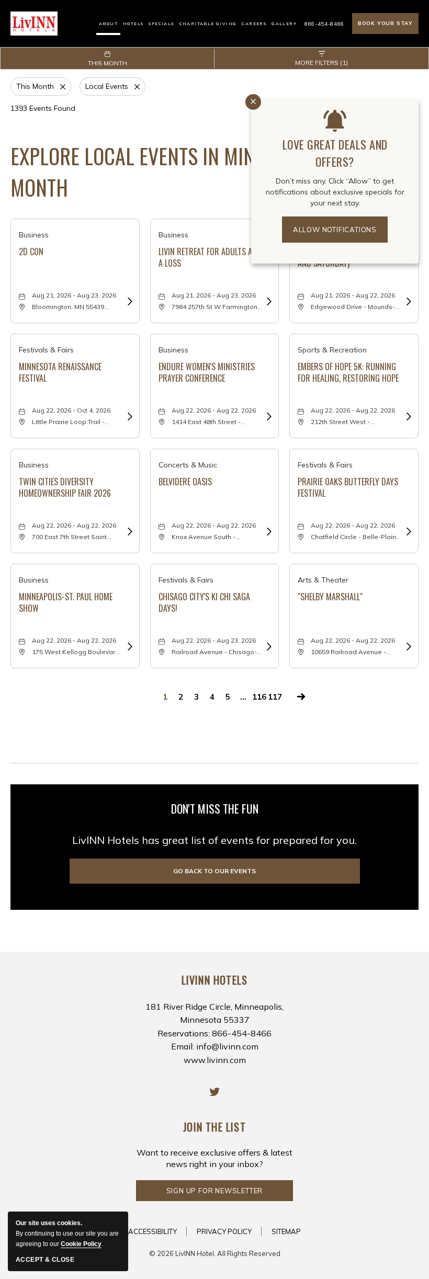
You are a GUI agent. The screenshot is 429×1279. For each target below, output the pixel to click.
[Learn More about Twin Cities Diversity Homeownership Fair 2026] (128, 531)
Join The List (214, 1127)
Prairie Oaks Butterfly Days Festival (348, 487)
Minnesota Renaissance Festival (60, 372)
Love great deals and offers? (335, 153)
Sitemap (286, 1231)
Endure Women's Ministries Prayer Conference (207, 372)
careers (254, 23)
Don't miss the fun (214, 808)
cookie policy (81, 1244)
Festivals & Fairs (46, 350)
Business (34, 234)
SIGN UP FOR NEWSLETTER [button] (214, 1193)
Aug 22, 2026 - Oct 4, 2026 (71, 410)
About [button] (108, 23)
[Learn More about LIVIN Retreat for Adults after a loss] (267, 301)
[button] (215, 871)
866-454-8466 (324, 23)
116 (259, 697)
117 (275, 697)
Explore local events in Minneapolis (191, 171)
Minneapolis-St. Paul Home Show (65, 602)
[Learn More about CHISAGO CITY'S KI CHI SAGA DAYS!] (267, 646)
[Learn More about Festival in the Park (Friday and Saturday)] (407, 301)
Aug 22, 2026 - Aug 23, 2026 (214, 640)
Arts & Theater (323, 580)
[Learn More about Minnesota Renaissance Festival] (128, 416)
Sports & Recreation (332, 350)
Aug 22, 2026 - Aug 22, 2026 (214, 410)
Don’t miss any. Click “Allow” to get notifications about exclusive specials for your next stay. (335, 192)
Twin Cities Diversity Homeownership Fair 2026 (65, 487)
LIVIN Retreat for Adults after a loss (213, 257)
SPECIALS (161, 23)
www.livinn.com (215, 1060)
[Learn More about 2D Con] (128, 301)
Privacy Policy (224, 1231)
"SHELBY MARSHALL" (330, 597)
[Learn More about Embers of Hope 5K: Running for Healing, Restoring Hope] (407, 416)
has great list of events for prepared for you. (214, 840)
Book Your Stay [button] (385, 23)
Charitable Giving (208, 23)
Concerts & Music (188, 465)
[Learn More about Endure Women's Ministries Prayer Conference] (267, 416)
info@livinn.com (227, 1046)
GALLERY (284, 23)
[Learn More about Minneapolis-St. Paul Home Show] (128, 646)
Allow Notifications (335, 229)
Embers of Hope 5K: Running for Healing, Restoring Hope (348, 372)
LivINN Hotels (215, 980)
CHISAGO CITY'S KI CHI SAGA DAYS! (204, 602)
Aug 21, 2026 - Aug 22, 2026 (353, 295)
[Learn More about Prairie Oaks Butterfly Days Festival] (407, 531)
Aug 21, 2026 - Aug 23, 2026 (74, 295)
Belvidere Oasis (185, 482)
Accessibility (152, 1231)
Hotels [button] (133, 23)
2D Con (31, 252)
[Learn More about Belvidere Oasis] (267, 531)
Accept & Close (45, 1259)
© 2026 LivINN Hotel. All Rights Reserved (214, 1253)
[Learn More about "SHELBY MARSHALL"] (407, 646)
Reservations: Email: (214, 1033)
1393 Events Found (42, 108)
